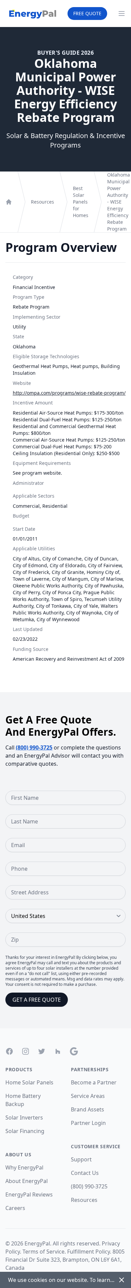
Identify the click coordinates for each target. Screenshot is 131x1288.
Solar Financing (24, 1131)
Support (81, 1159)
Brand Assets (87, 1109)
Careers (15, 1208)
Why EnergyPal (24, 1167)
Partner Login (88, 1123)
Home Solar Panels (29, 1082)
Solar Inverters (24, 1117)
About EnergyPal (26, 1181)
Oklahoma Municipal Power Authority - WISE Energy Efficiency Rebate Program (118, 202)
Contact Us (85, 1173)
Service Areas (88, 1096)
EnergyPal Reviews (29, 1194)
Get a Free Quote (36, 999)
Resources (42, 202)
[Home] (8, 202)
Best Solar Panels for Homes (80, 201)
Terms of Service (43, 1251)
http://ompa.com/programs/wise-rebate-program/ (69, 393)
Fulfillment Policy (88, 1251)
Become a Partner (94, 1082)
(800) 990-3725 (34, 747)
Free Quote (87, 13)
